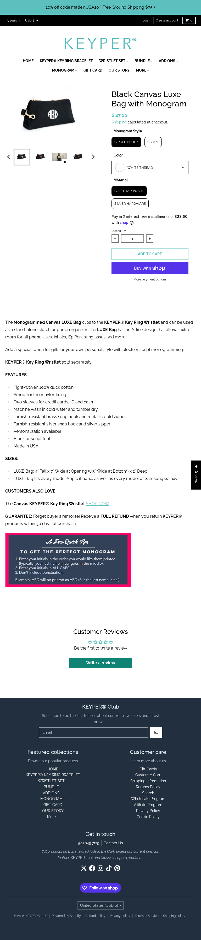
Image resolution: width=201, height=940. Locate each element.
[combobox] (149, 167)
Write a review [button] (100, 662)
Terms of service (147, 916)
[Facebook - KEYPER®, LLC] (92, 868)
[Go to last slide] (9, 157)
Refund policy (95, 916)
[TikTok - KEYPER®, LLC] (109, 868)
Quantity (118, 231)
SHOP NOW (97, 503)
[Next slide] (93, 157)
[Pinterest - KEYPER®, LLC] (117, 868)
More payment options (149, 279)
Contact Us (113, 843)
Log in (146, 20)
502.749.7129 (88, 843)
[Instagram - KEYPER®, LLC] (100, 868)
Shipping (119, 122)
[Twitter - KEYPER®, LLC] (84, 868)
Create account (167, 20)
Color (118, 155)
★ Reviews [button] (196, 475)
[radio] (126, 142)
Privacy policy (120, 916)
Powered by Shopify (66, 916)
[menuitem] (22, 157)
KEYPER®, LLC (36, 916)
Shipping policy (174, 916)
